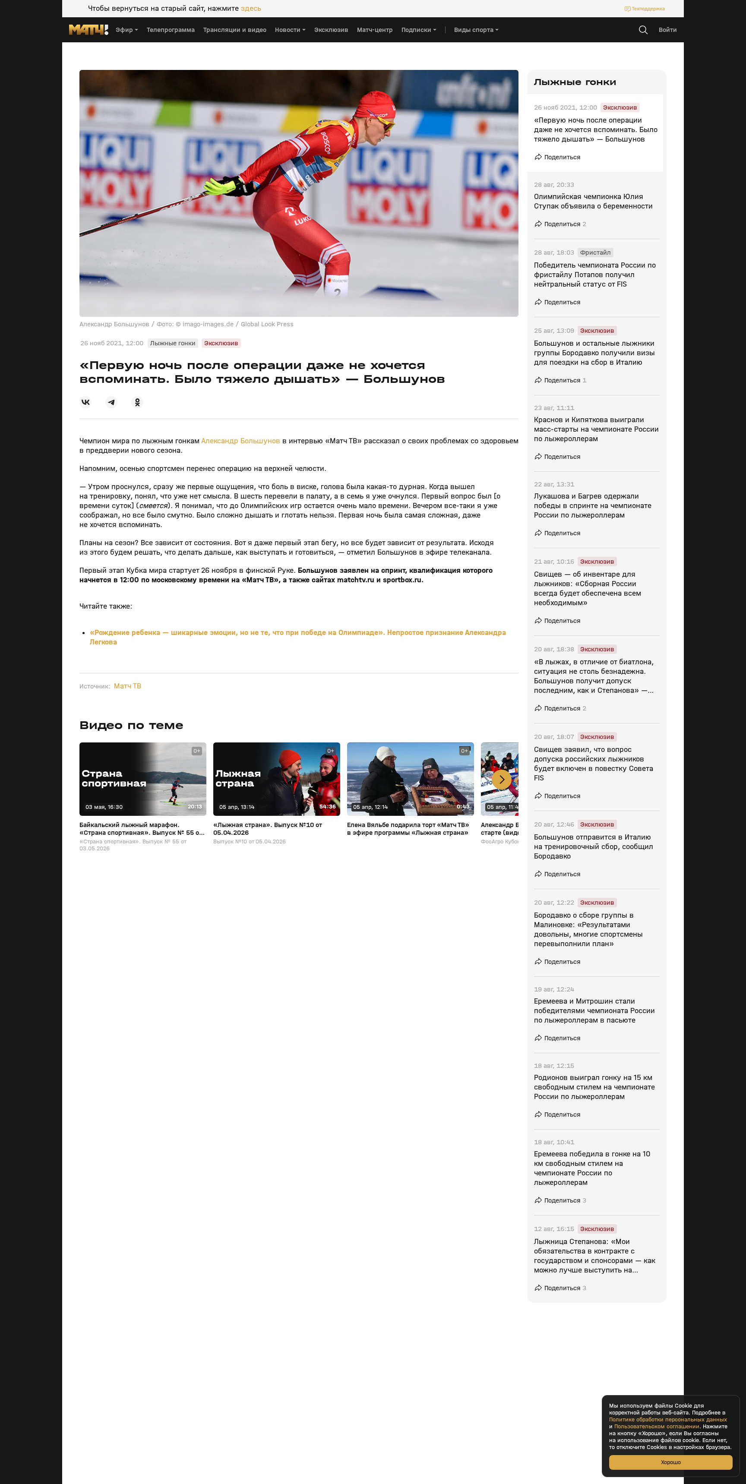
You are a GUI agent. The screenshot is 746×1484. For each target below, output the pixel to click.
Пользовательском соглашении (656, 1426)
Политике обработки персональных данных (668, 1419)
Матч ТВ (127, 686)
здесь (251, 8)
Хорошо (671, 1462)
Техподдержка (648, 8)
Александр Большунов (240, 440)
